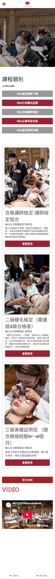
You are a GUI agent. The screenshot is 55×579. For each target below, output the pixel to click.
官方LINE (27, 480)
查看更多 (27, 244)
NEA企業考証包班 (27, 121)
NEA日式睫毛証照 (27, 103)
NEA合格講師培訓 (27, 112)
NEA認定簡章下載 (27, 94)
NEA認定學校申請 (27, 130)
